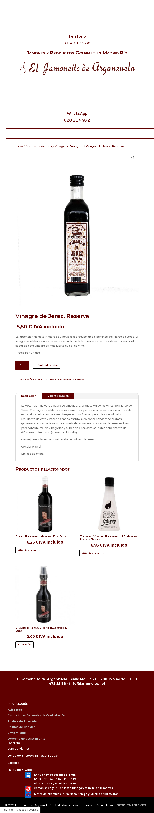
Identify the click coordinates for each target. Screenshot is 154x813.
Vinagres (76, 146)
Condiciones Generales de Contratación (36, 715)
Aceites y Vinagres (54, 146)
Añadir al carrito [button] (29, 550)
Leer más (24, 644)
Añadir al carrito (47, 365)
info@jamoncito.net (87, 684)
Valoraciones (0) (58, 396)
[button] (132, 157)
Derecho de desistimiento (26, 738)
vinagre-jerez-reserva (69, 379)
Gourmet (32, 146)
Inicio (19, 146)
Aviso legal (15, 709)
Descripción (28, 396)
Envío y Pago (17, 732)
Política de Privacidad (23, 721)
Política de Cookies (21, 727)
